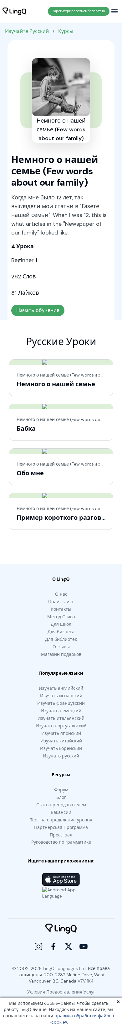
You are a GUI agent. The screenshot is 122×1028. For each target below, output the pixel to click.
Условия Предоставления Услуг (61, 992)
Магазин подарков (61, 654)
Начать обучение (37, 310)
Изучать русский (61, 756)
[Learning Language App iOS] (61, 879)
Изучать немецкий (61, 711)
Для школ (61, 624)
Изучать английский (61, 688)
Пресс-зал (61, 835)
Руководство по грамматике (61, 842)
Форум (61, 790)
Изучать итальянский (61, 718)
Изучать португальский (61, 726)
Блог (61, 797)
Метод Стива (61, 616)
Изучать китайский (61, 741)
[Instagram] (38, 946)
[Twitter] (68, 946)
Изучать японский (61, 733)
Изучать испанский (61, 696)
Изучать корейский (61, 748)
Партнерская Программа (61, 827)
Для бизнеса (61, 632)
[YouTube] (83, 946)
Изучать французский (61, 703)
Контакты (61, 609)
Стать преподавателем (61, 805)
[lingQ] (14, 11)
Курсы (65, 31)
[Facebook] (53, 946)
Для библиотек (61, 639)
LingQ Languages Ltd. (65, 968)
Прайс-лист (61, 601)
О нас (61, 594)
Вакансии (61, 812)
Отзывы (61, 647)
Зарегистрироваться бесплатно (78, 11)
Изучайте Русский (27, 31)
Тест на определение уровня (61, 820)
